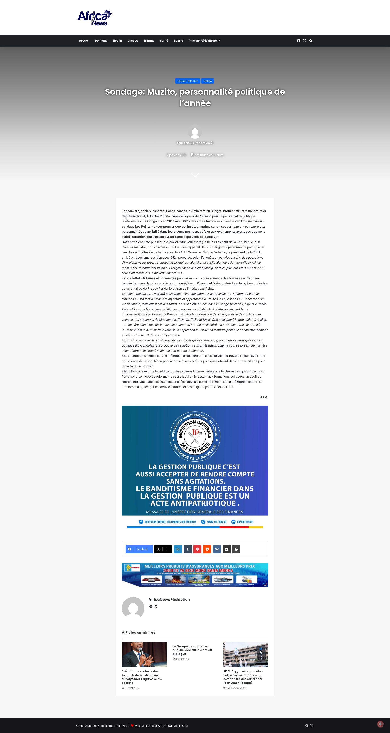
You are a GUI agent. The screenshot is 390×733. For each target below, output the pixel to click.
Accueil (84, 40)
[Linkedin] (178, 549)
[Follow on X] (212, 143)
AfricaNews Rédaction (193, 143)
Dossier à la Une (188, 81)
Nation (208, 81)
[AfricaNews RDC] (94, 17)
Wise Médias (142, 725)
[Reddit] (207, 549)
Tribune (149, 40)
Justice (133, 40)
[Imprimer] (236, 549)
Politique (101, 40)
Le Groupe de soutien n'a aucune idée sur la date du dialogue (192, 650)
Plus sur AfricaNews (203, 40)
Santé (164, 40)
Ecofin (117, 40)
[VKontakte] (217, 549)
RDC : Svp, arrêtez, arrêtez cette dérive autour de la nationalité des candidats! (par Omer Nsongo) (243, 677)
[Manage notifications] (380, 724)
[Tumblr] (188, 549)
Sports (178, 40)
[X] (155, 606)
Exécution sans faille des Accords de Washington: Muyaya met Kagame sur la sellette (142, 677)
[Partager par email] (227, 549)
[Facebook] (150, 606)
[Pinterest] (197, 549)
